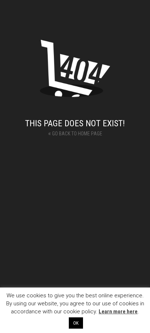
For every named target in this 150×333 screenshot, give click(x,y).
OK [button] (76, 323)
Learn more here (118, 311)
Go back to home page (75, 133)
